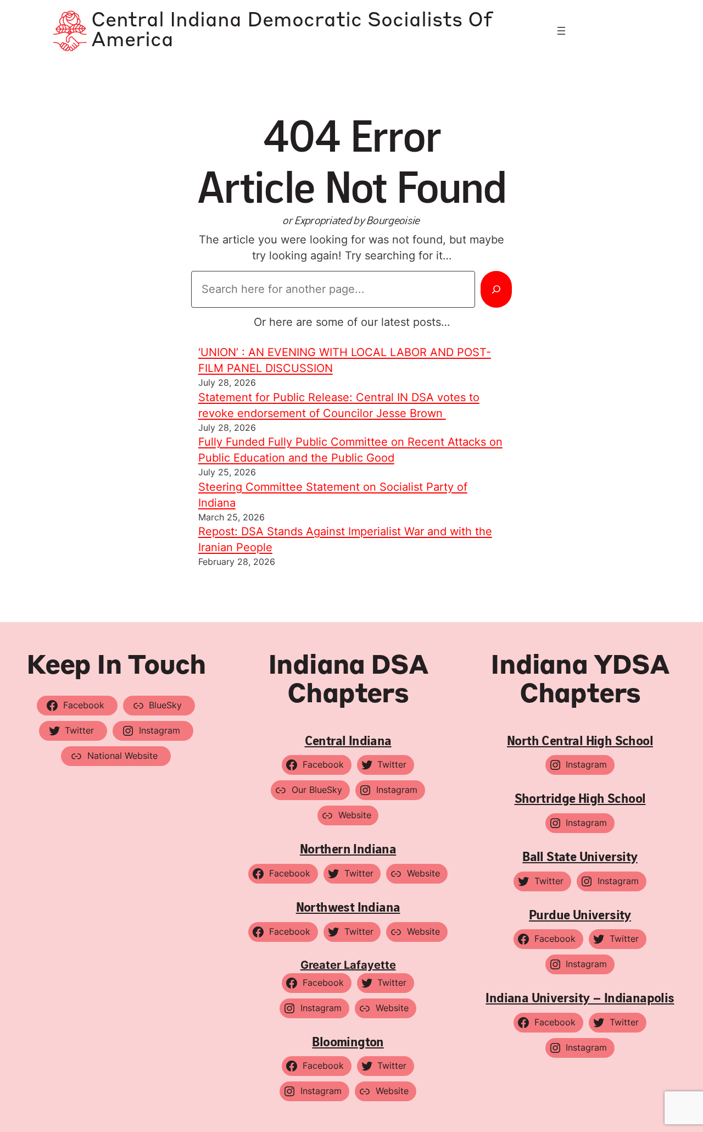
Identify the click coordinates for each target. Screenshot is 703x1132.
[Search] (496, 289)
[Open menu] (561, 30)
